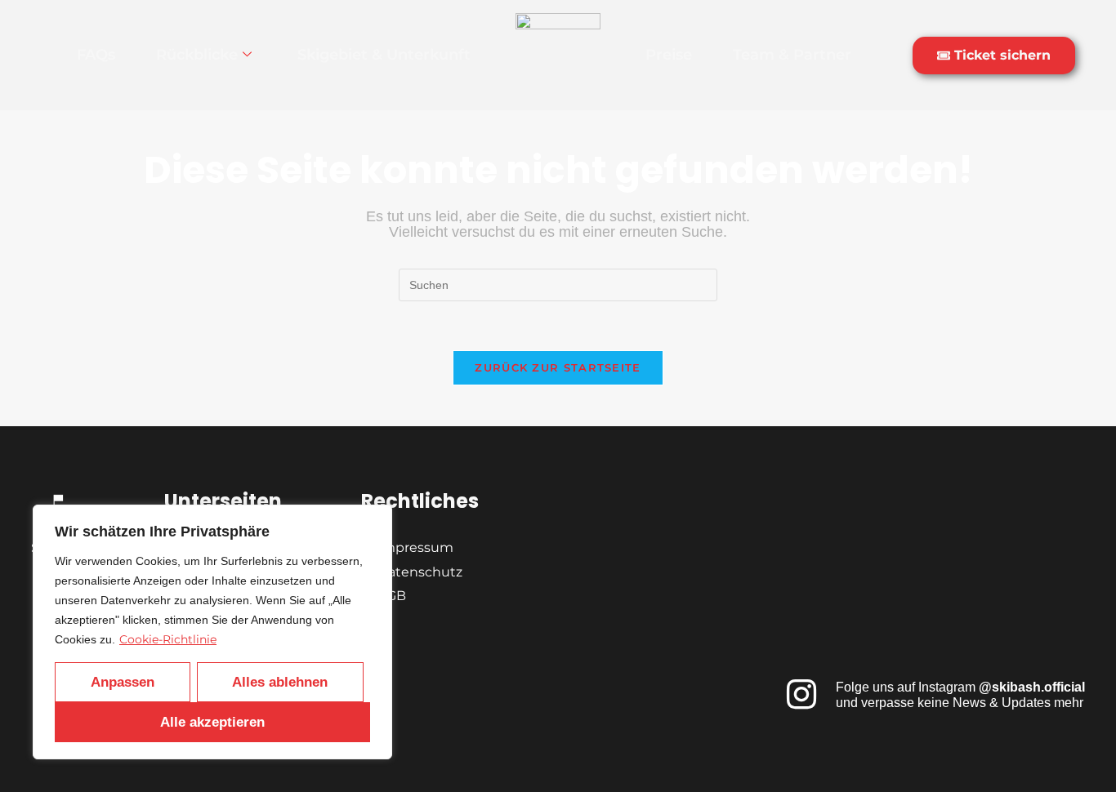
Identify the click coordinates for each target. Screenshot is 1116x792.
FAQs (96, 55)
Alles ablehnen (280, 682)
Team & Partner (792, 55)
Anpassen (122, 682)
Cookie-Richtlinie (168, 639)
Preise (668, 55)
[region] (212, 632)
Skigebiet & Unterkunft (384, 55)
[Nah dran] (375, 518)
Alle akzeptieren (212, 722)
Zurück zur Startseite (558, 367)
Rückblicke (197, 55)
